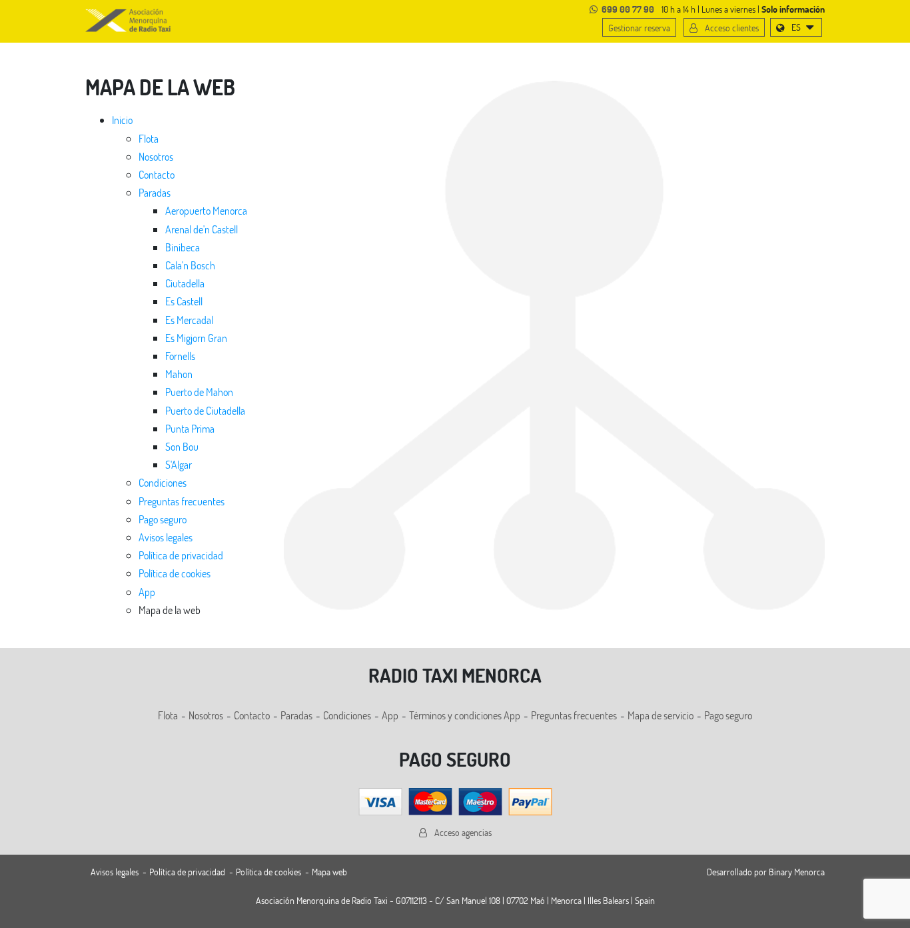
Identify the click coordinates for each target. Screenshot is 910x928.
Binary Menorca (797, 871)
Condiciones (163, 482)
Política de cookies (175, 573)
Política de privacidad (181, 555)
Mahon (179, 374)
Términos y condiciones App (464, 715)
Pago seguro (163, 519)
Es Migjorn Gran (196, 338)
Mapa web (329, 871)
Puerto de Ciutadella (205, 410)
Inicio (122, 120)
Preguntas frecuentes (182, 501)
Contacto (157, 174)
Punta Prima (190, 428)
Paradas (155, 192)
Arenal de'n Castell (201, 229)
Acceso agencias (462, 832)
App (147, 592)
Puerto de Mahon (199, 392)
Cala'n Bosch (190, 265)
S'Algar (178, 464)
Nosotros (156, 156)
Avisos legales (166, 537)
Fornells (180, 356)
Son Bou (182, 446)
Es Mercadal (189, 320)
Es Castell (184, 301)
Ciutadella (185, 283)
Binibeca (182, 247)
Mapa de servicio (660, 715)
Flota (149, 138)
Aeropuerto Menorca (206, 210)
